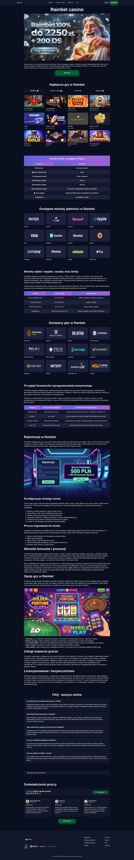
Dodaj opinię (100, 792)
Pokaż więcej (67, 821)
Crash (76, 90)
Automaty (98, 90)
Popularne (33, 90)
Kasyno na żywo (55, 90)
